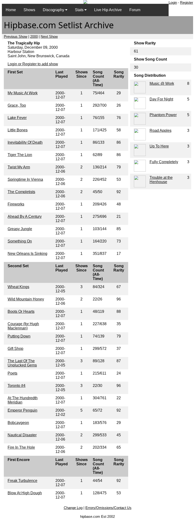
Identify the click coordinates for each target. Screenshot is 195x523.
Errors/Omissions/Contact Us (108, 508)
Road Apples (160, 130)
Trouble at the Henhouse (161, 180)
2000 (34, 36)
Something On (20, 241)
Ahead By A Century (25, 216)
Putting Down (19, 336)
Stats (79, 10)
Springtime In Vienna (25, 179)
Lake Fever (17, 118)
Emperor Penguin (22, 410)
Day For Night (161, 99)
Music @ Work (162, 83)
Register (186, 2)
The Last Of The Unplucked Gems (22, 363)
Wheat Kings (18, 287)
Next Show (49, 36)
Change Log (73, 508)
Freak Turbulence (22, 481)
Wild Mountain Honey (26, 299)
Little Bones (18, 130)
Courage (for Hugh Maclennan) (23, 326)
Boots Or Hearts (21, 311)
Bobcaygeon (18, 423)
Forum (134, 10)
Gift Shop (15, 349)
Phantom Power (163, 115)
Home (11, 10)
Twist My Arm (19, 167)
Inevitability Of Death (25, 142)
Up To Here (159, 146)
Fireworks (16, 204)
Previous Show (15, 36)
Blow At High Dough (25, 493)
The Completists (21, 192)
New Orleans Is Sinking (27, 254)
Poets (12, 373)
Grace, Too (17, 105)
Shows (29, 10)
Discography (54, 10)
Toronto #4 (16, 386)
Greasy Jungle (20, 229)
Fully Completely (164, 162)
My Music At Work (23, 93)
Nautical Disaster (22, 435)
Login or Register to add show (33, 64)
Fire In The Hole (21, 447)
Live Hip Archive (108, 10)
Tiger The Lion (20, 155)
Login (173, 2)
